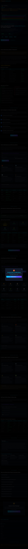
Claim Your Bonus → (14, 276)
